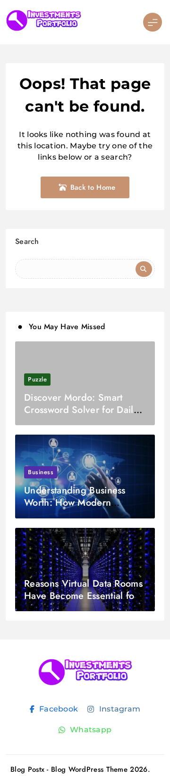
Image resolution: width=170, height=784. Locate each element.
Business (40, 472)
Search (27, 241)
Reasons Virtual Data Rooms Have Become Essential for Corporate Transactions (83, 596)
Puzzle (37, 379)
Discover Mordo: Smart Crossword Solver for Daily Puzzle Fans (81, 410)
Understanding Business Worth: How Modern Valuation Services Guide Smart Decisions (78, 509)
